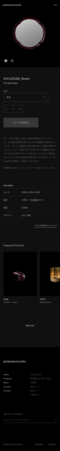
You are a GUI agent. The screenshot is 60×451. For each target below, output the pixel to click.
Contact (7, 390)
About (6, 374)
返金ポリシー (35, 386)
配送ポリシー (35, 391)
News (6, 382)
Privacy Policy (35, 374)
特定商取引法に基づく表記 (40, 378)
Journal (6, 386)
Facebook (39, 444)
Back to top (30, 325)
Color (5, 91)
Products (7, 378)
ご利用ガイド (35, 395)
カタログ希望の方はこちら (44, 225)
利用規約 (33, 382)
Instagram (52, 444)
